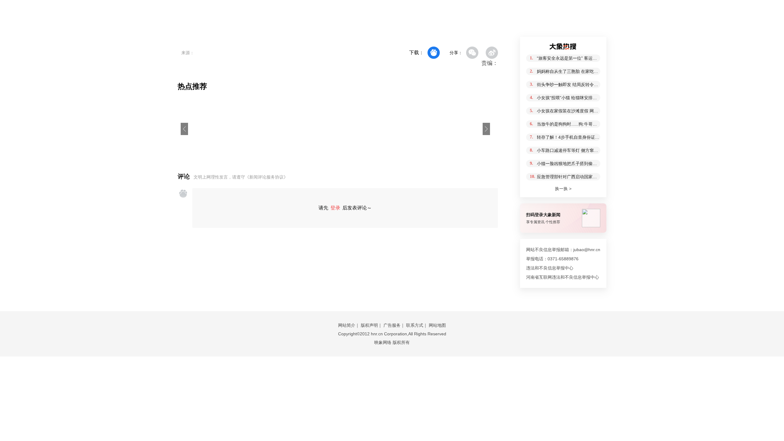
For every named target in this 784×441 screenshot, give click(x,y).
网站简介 (346, 325)
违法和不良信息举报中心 (549, 268)
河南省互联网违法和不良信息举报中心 (562, 277)
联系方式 (414, 325)
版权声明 (369, 325)
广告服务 (392, 325)
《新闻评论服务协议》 (266, 177)
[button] (184, 129)
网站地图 (437, 325)
